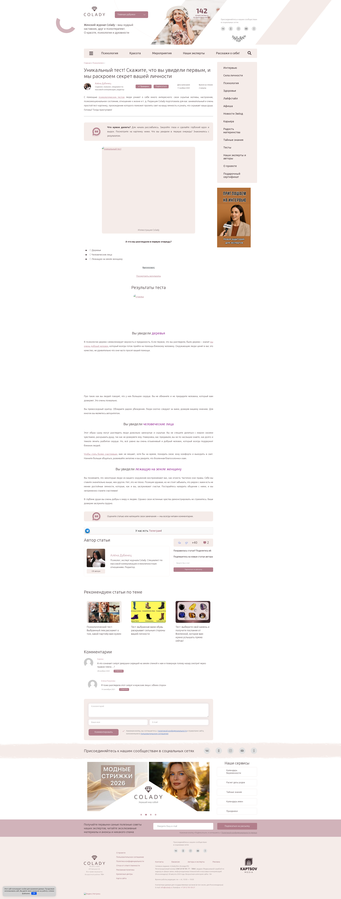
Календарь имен (234, 801)
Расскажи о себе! (228, 53)
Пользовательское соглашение (130, 857)
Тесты (227, 147)
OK (34, 893)
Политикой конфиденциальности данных (239, 833)
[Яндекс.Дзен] (254, 29)
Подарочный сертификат (231, 175)
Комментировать (104, 732)
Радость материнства (231, 130)
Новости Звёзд (233, 113)
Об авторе (96, 571)
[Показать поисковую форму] (249, 53)
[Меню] (91, 53)
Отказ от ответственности (128, 865)
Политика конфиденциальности (130, 861)
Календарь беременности (233, 771)
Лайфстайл (230, 98)
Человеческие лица (102, 254)
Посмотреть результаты (148, 276)
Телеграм (155, 530)
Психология (109, 53)
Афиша (228, 106)
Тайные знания (233, 139)
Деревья (96, 250)
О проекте (230, 165)
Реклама (216, 862)
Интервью (230, 67)
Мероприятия (162, 53)
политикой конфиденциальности (172, 731)
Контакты (159, 862)
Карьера (228, 121)
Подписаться (161, 86)
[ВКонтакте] (223, 29)
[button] (141, 814)
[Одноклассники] (231, 29)
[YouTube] (246, 29)
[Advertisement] (148, 375)
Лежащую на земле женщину (107, 259)
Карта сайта (121, 878)
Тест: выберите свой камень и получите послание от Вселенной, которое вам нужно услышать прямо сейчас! (192, 633)
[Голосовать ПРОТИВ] (186, 543)
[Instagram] (238, 29)
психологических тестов (112, 97)
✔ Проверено (143, 86)
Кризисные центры (124, 874)
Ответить (118, 671)
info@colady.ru (166, 887)
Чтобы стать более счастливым (100, 454)
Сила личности (233, 75)
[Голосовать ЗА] (179, 542)
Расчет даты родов (235, 782)
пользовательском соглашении (154, 734)
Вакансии (176, 862)
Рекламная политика (125, 870)
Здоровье (229, 90)
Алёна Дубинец (103, 83)
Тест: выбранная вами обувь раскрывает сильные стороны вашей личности (148, 630)
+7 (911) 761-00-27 (188, 887)
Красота (135, 53)
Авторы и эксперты (196, 862)
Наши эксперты (194, 53)
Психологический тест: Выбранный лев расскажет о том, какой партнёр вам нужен (104, 630)
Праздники (232, 811)
